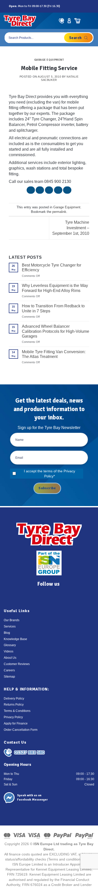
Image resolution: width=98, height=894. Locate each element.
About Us (10, 657)
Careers (9, 670)
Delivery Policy (14, 698)
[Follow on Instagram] (70, 6)
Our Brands (11, 620)
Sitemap (9, 676)
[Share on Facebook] (31, 190)
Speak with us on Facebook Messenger (32, 797)
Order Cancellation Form (20, 730)
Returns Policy (14, 704)
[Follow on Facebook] (64, 6)
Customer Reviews (17, 664)
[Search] (78, 37)
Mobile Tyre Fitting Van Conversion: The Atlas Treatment (53, 354)
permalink (59, 212)
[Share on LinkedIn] (67, 190)
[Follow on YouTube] (86, 6)
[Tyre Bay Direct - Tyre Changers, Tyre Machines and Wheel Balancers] (20, 21)
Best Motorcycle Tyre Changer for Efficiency (51, 267)
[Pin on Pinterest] (58, 190)
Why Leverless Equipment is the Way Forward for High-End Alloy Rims (55, 287)
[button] (90, 20)
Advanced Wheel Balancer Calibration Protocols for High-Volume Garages (55, 331)
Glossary (10, 645)
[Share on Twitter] (40, 190)
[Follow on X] (75, 6)
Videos (8, 651)
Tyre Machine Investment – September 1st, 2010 (70, 228)
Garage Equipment (49, 59)
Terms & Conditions (17, 711)
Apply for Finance (16, 723)
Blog (7, 633)
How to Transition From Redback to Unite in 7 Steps (53, 308)
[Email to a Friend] (49, 190)
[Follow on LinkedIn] (81, 6)
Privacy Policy (13, 717)
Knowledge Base (15, 639)
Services (10, 626)
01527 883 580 (29, 752)
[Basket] (77, 20)
